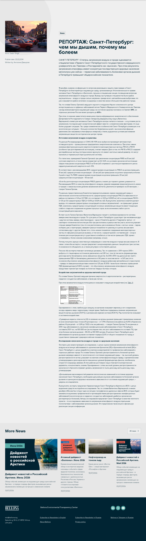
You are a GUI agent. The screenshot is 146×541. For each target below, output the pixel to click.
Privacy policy (80, 522)
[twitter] (118, 508)
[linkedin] (113, 508)
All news (133, 431)
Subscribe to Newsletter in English (53, 517)
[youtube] (123, 508)
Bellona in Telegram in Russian (122, 517)
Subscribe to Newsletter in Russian (88, 517)
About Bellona (45, 522)
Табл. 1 (130, 283)
